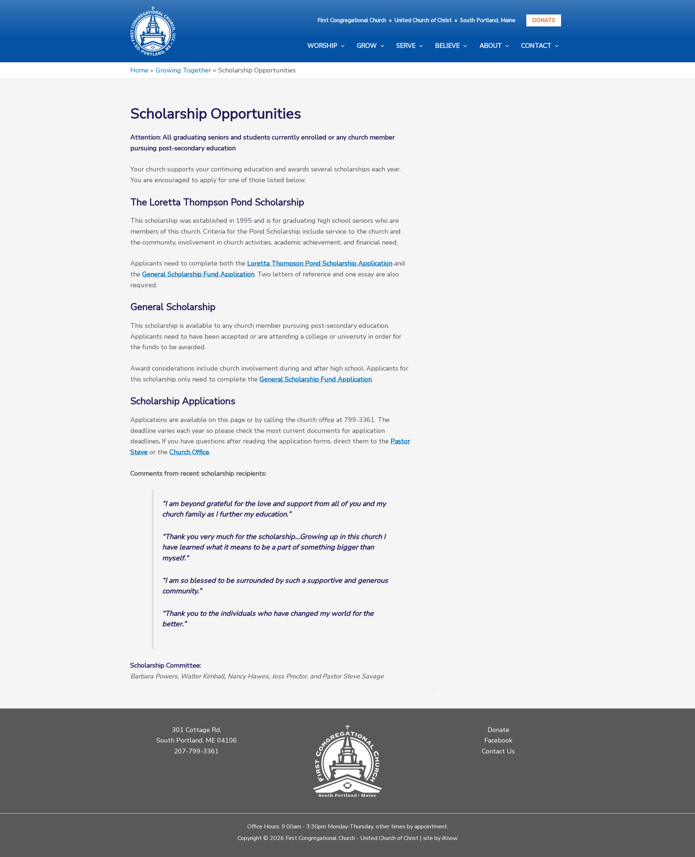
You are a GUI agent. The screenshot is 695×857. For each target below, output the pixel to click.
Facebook (498, 740)
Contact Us (498, 751)
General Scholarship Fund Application (198, 274)
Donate (543, 20)
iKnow (450, 838)
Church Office (189, 452)
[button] (326, 46)
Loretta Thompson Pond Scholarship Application (319, 263)
